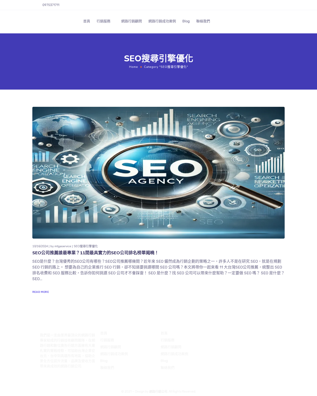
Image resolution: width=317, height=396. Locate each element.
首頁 (86, 21)
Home (133, 67)
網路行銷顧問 (131, 21)
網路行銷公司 (158, 391)
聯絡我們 (203, 21)
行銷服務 (103, 21)
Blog (186, 21)
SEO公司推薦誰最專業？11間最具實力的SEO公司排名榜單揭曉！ (95, 253)
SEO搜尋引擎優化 (86, 246)
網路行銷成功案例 (162, 21)
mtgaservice (63, 246)
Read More (40, 292)
